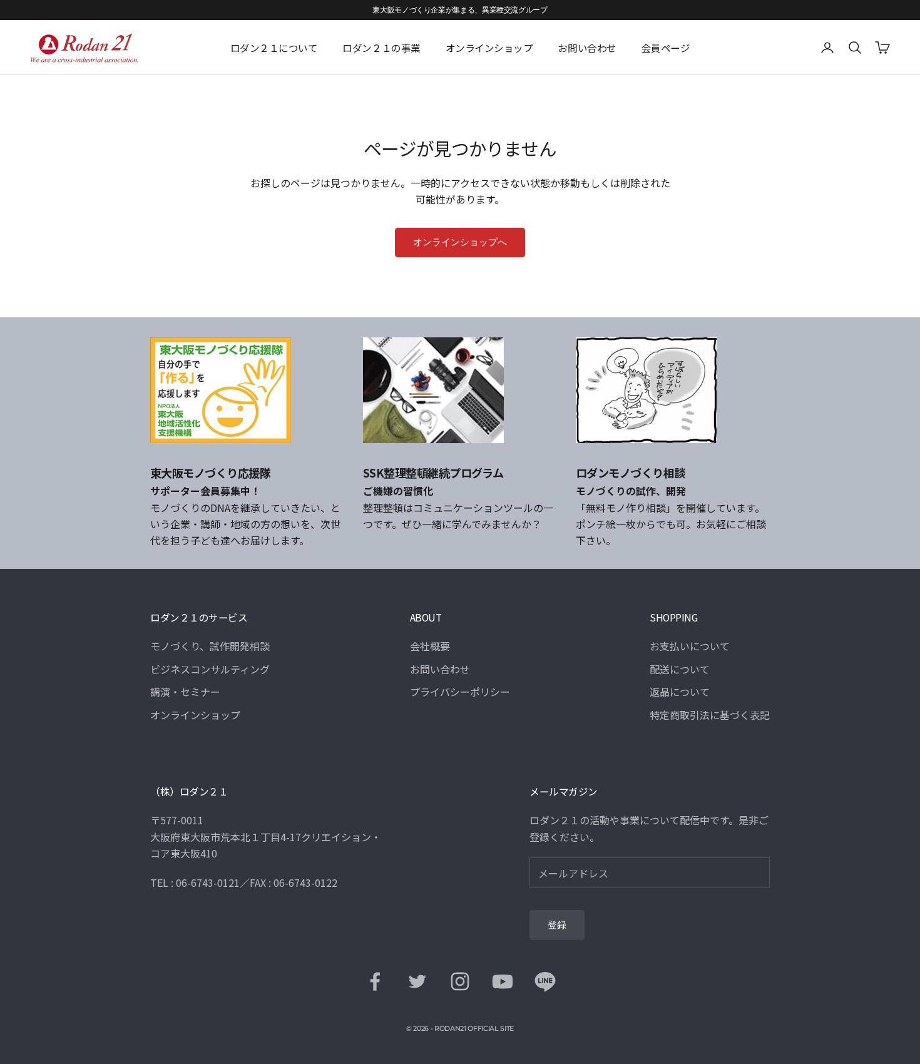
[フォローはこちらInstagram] (460, 981)
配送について (680, 669)
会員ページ (665, 47)
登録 (557, 925)
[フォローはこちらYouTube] (502, 981)
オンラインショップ (489, 47)
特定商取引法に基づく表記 (710, 714)
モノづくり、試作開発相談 (210, 645)
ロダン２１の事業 (381, 47)
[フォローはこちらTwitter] (417, 981)
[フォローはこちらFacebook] (375, 981)
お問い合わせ (587, 47)
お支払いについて (690, 645)
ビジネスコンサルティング (210, 669)
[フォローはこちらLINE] (545, 981)
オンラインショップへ (460, 242)
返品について (680, 691)
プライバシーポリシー (460, 691)
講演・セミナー (185, 691)
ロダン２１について (274, 47)
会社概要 (430, 645)
